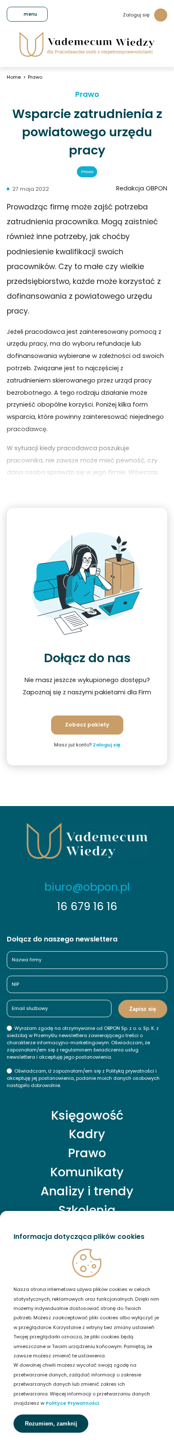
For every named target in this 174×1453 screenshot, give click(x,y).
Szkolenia (87, 1210)
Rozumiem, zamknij (51, 1423)
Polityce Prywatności (72, 1403)
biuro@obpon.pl (87, 886)
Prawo (87, 95)
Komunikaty (87, 1172)
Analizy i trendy (87, 1191)
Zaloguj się (136, 14)
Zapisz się (142, 1009)
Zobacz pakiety (87, 724)
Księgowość (87, 1115)
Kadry (87, 1134)
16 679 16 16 (87, 906)
